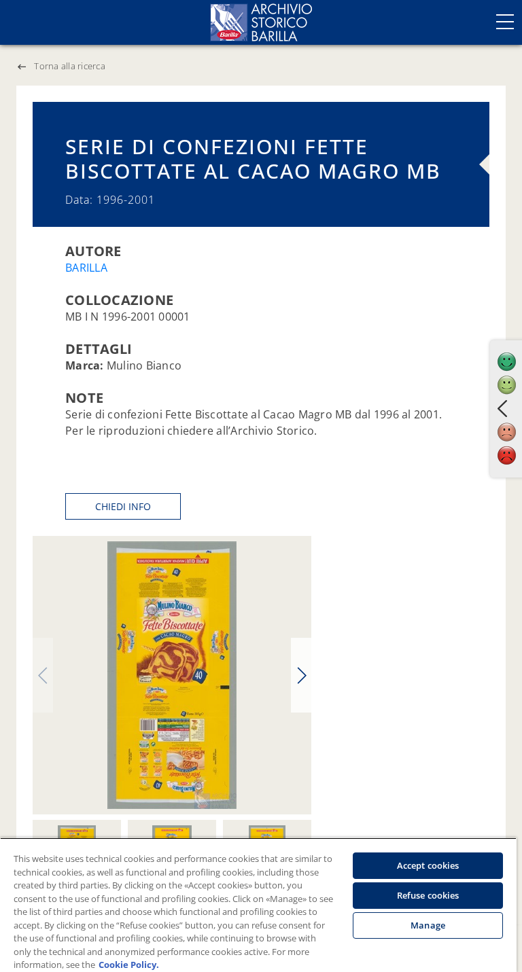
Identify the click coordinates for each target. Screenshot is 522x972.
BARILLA (86, 267)
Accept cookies (428, 865)
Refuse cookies (428, 895)
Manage (428, 925)
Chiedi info (123, 506)
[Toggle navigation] (505, 22)
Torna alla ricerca (69, 66)
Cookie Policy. (129, 964)
